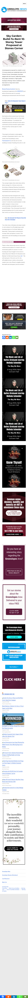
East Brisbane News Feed (8, 694)
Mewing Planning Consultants (8, 89)
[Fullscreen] (24, 486)
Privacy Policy (4, 888)
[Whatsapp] (13, 337)
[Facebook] (3, 337)
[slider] (12, 486)
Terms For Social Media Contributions (13, 889)
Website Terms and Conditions (14, 888)
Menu (24, 3)
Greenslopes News (6, 871)
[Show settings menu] (21, 486)
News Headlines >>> (14, 667)
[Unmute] (19, 486)
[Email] (16, 337)
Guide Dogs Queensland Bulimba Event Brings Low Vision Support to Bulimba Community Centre (12, 763)
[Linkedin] (10, 337)
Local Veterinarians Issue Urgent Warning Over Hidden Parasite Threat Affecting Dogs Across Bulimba (13, 744)
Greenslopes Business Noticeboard (10, 875)
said (21, 256)
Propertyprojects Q (6, 140)
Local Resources (6, 878)
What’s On (4, 882)
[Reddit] (7, 337)
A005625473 (20, 91)
